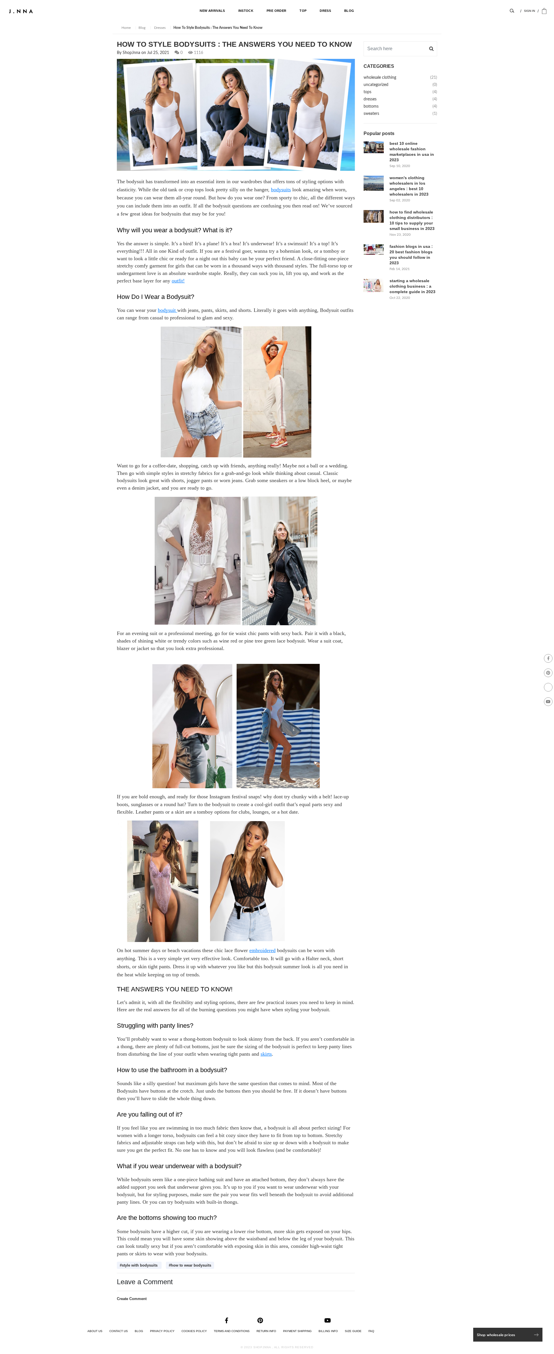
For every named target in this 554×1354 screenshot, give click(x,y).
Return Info (266, 1331)
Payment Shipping (297, 1331)
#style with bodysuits (139, 1265)
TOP (303, 10)
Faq (371, 1331)
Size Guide (353, 1331)
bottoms (400, 106)
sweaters (400, 114)
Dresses (159, 27)
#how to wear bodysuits (190, 1265)
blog (349, 10)
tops (400, 92)
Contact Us (118, 1331)
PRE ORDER (276, 10)
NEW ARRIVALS (212, 10)
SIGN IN (529, 10)
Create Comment (132, 1299)
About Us (94, 1331)
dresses (400, 99)
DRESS (325, 10)
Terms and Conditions (232, 1331)
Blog (141, 27)
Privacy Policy (162, 1331)
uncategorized (400, 85)
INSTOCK (245, 10)
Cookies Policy (194, 1331)
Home (126, 27)
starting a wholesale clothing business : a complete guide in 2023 (412, 286)
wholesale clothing (400, 78)
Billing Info (328, 1331)
